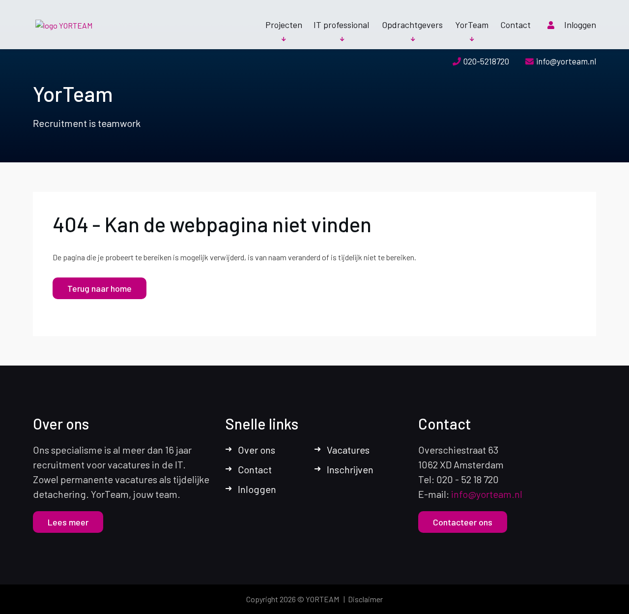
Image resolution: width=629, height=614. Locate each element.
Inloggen (580, 24)
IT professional (341, 24)
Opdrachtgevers (412, 24)
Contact (515, 24)
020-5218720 (486, 61)
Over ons (256, 450)
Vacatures (348, 450)
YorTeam (471, 24)
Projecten (283, 24)
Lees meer (68, 522)
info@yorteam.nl (566, 61)
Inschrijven (350, 469)
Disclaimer (365, 599)
